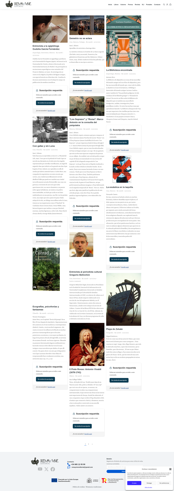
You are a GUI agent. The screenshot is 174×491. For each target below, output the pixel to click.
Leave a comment (75, 281)
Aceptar (134, 483)
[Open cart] (170, 4)
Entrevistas (45, 53)
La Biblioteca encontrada (119, 70)
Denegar (149, 483)
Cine (70, 42)
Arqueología (37, 53)
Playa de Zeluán (114, 329)
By (59, 53)
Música (71, 376)
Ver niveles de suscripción (45, 103)
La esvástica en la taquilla (119, 187)
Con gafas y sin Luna (44, 146)
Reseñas (117, 74)
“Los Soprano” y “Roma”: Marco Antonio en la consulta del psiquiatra (86, 122)
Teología (82, 42)
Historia (52, 53)
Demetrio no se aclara (80, 38)
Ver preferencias (164, 483)
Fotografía (109, 333)
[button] (170, 469)
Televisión (79, 129)
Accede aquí (51, 111)
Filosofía (39, 150)
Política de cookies (148, 487)
